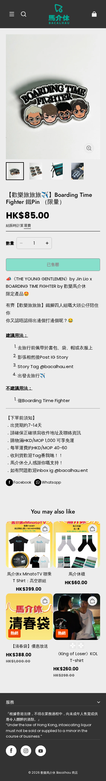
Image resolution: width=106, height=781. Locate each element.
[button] (12, 14)
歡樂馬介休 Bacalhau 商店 (59, 772)
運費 (27, 225)
